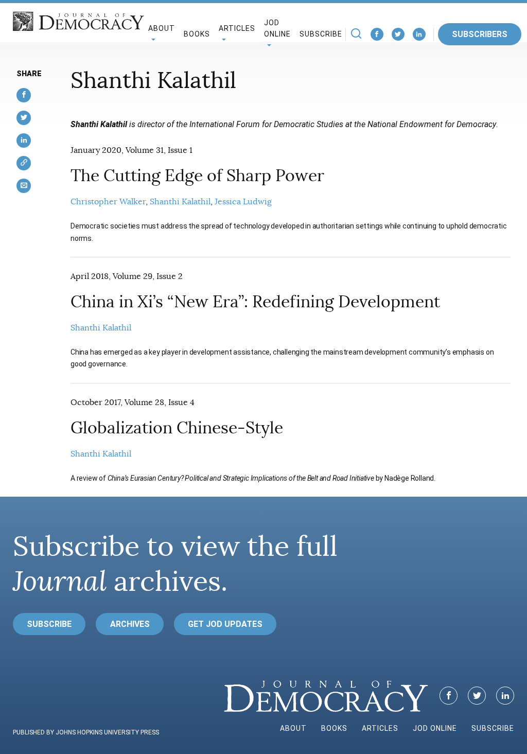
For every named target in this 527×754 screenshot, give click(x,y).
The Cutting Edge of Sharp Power (197, 175)
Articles (380, 728)
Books (197, 34)
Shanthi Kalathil (180, 202)
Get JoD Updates (225, 624)
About (293, 728)
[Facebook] (377, 34)
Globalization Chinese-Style (177, 427)
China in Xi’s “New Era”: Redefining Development (255, 301)
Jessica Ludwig (243, 202)
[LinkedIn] (419, 34)
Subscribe (321, 34)
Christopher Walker (108, 202)
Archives (130, 624)
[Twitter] (398, 34)
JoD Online (277, 29)
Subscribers (479, 34)
